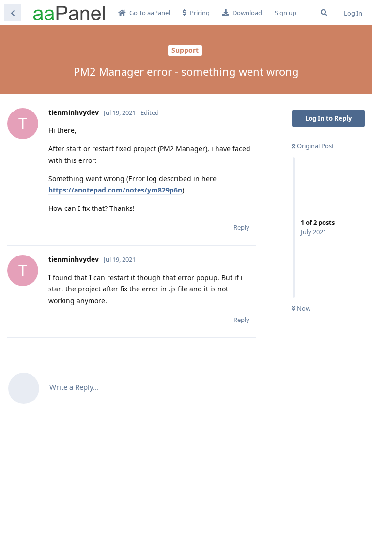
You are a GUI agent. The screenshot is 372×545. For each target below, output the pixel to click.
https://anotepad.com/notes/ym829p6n (115, 189)
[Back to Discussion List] (12, 12)
